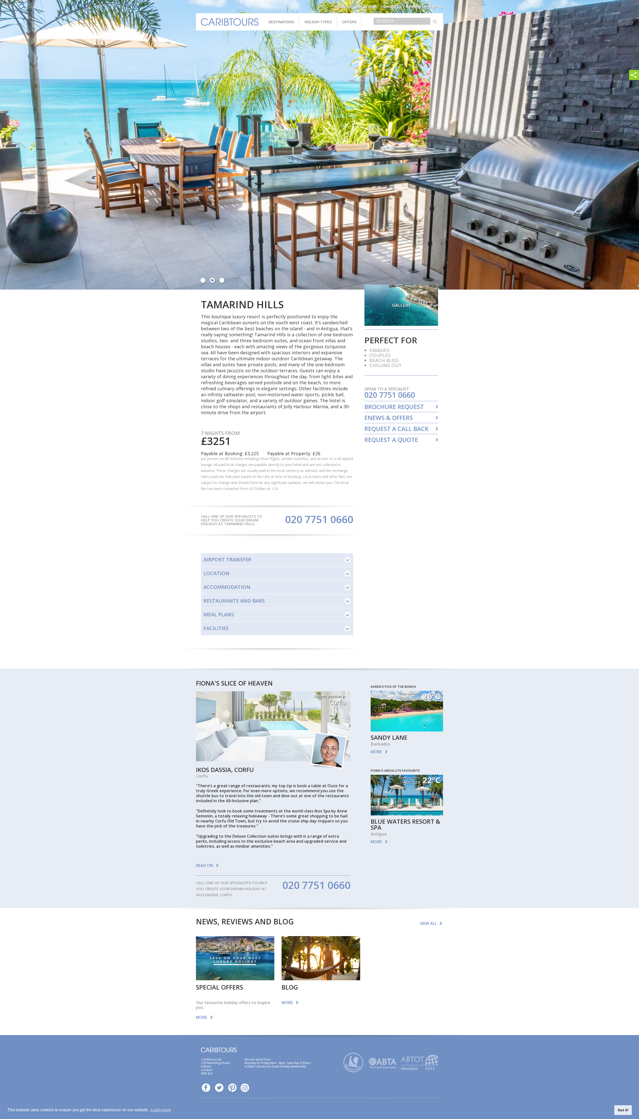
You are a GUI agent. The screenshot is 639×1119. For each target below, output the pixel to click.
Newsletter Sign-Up (424, 6)
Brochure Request (394, 407)
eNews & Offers (388, 418)
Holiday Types (318, 22)
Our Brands (366, 6)
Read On (204, 865)
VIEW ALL (428, 923)
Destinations (281, 22)
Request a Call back (396, 429)
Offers (349, 22)
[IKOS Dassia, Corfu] (273, 759)
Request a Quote (391, 440)
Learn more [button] (161, 1110)
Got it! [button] (623, 1110)
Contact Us (391, 6)
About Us (343, 6)
